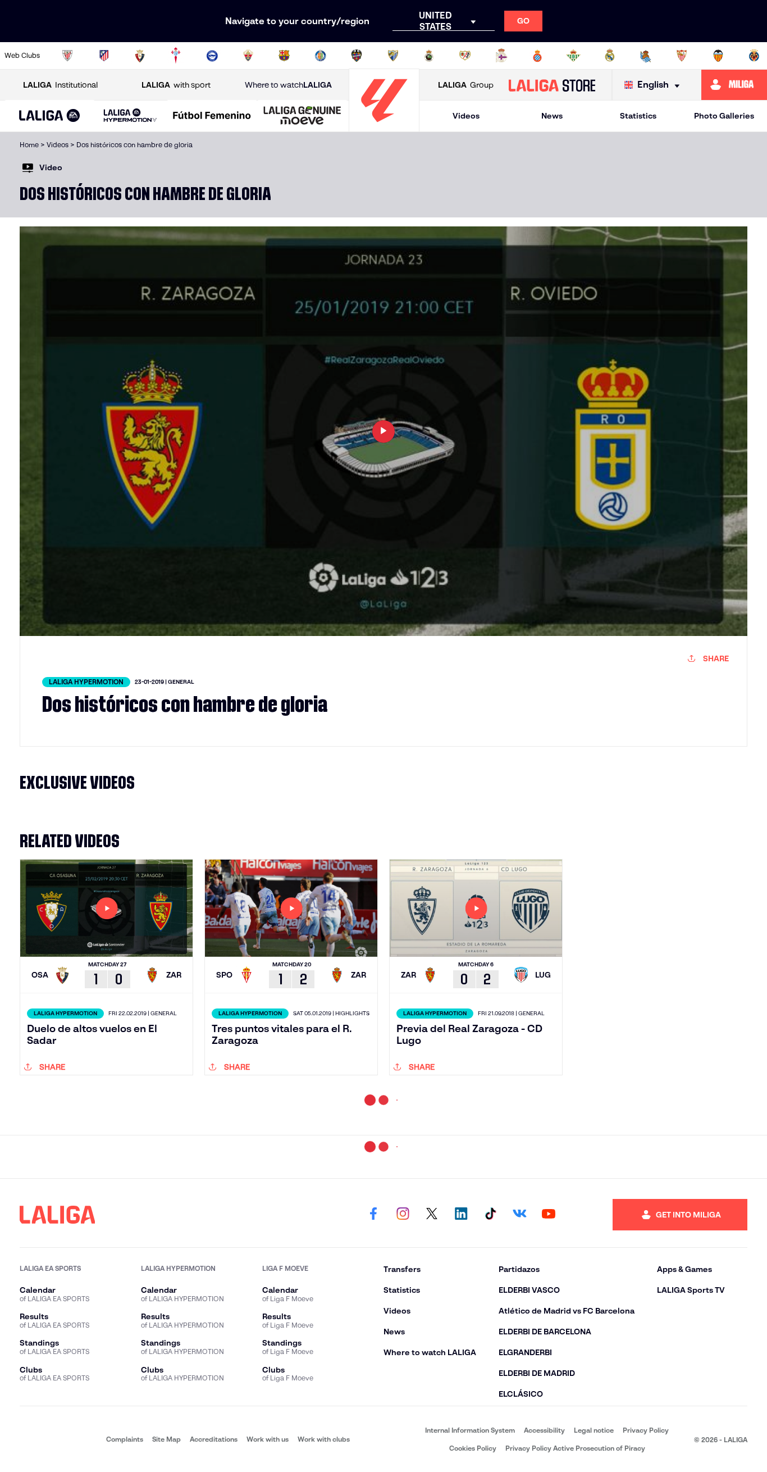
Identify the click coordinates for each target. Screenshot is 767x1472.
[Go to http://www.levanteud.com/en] (356, 55)
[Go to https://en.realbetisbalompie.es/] (573, 55)
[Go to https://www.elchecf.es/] (248, 55)
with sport (176, 84)
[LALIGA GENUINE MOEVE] (302, 116)
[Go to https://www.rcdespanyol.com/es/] (537, 55)
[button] (49, 116)
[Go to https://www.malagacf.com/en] (393, 55)
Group (466, 84)
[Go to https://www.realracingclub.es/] (429, 55)
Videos (466, 115)
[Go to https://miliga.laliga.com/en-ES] (734, 85)
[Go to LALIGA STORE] (552, 85)
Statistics (638, 115)
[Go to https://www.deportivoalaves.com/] (212, 55)
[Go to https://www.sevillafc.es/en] (681, 55)
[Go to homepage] (384, 126)
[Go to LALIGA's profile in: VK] (519, 1307)
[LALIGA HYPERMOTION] (130, 116)
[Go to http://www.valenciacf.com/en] (718, 55)
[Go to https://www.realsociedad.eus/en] (645, 55)
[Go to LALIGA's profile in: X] (432, 1307)
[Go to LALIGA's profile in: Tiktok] (490, 1307)
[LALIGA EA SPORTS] (49, 116)
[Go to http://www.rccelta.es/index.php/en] (175, 55)
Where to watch (288, 84)
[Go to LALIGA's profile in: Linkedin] (461, 1307)
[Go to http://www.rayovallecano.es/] (464, 55)
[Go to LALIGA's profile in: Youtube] (548, 1307)
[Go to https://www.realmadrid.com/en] (609, 55)
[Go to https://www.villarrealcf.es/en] (754, 55)
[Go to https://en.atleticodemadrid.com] (103, 55)
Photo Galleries (724, 115)
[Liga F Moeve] (212, 116)
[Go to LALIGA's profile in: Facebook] (373, 1307)
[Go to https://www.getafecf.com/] (320, 55)
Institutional (60, 84)
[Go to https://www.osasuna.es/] (139, 55)
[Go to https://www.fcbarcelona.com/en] (284, 55)
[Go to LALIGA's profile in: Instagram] (402, 1307)
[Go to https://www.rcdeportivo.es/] (501, 55)
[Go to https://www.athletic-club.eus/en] (67, 55)
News (552, 115)
